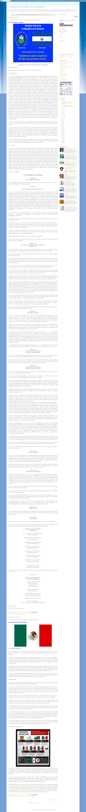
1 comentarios (25, 794)
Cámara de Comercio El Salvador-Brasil (66, 62)
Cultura (13, 796)
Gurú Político (62, 70)
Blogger (54, 809)
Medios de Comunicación (22, 796)
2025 (62, 119)
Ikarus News (62, 77)
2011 (62, 139)
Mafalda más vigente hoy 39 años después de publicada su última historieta (70, 168)
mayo (63, 111)
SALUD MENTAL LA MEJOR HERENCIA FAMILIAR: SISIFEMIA (68, 106)
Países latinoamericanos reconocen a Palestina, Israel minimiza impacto (70, 207)
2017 (62, 130)
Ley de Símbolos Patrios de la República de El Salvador (24, 20)
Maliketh (43, 809)
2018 (62, 129)
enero (63, 117)
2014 (62, 135)
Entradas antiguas (54, 799)
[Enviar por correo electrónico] (31, 612)
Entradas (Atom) (35, 802)
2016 (62, 132)
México (28, 796)
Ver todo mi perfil (62, 32)
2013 (62, 136)
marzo (63, 114)
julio (62, 108)
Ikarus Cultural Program (64, 73)
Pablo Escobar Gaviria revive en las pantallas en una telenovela (70, 149)
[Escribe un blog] (33, 612)
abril (62, 112)
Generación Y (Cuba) (63, 75)
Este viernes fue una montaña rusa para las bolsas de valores (70, 188)
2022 (62, 123)
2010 (62, 141)
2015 (62, 133)
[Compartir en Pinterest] (36, 612)
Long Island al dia (63, 65)
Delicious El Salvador (63, 63)
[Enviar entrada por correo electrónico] (30, 612)
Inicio (30, 799)
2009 (62, 142)
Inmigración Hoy (62, 68)
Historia (16, 796)
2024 (62, 120)
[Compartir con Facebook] (35, 612)
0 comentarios (25, 612)
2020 (62, 126)
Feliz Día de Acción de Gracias (69, 200)
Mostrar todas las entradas (43, 14)
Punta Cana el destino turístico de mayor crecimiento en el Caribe (70, 155)
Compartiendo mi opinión (26, 7)
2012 (62, 138)
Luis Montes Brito (16, 612)
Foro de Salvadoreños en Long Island (66, 67)
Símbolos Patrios (33, 796)
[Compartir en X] (34, 612)
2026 (62, 99)
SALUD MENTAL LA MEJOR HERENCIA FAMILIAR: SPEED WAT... (67, 103)
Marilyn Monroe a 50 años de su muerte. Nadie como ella (69, 181)
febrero (63, 115)
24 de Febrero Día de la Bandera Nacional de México (23, 619)
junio (63, 109)
